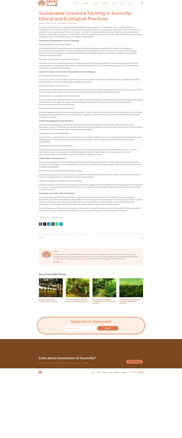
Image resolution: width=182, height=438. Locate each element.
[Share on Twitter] (44, 224)
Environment (72, 23)
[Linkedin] (143, 372)
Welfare (105, 3)
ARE (129, 3)
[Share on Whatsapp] (57, 224)
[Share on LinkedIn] (48, 224)
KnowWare (85, 3)
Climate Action (44, 217)
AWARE (63, 23)
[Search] (142, 3)
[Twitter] (134, 372)
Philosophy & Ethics (57, 217)
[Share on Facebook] (40, 224)
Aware (75, 3)
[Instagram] (137, 372)
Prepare (95, 3)
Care (122, 3)
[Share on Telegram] (61, 224)
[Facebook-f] (132, 372)
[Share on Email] (53, 224)
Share (114, 3)
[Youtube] (140, 372)
